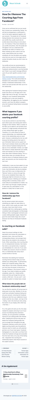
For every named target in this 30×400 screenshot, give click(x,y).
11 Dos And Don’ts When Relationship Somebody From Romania (13, 374)
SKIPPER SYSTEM (17, 395)
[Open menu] (27, 3)
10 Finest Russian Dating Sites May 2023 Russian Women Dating (7, 352)
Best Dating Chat (6, 11)
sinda (5, 24)
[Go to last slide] (4, 376)
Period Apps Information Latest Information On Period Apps (23, 352)
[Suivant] (26, 376)
